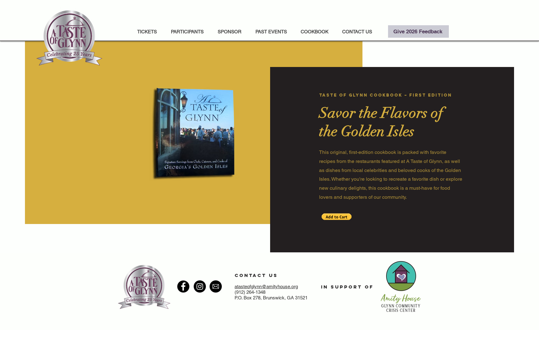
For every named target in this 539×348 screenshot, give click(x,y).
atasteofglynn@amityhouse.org (266, 286)
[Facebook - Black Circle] (183, 286)
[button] (271, 32)
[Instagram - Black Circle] (200, 286)
